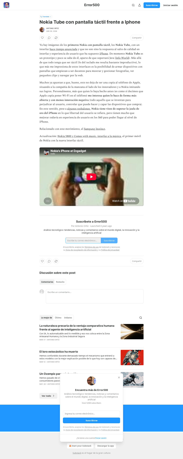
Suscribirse (152, 5)
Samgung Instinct (94, 129)
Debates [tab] (68, 317)
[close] (119, 377)
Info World (122, 58)
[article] (91, 334)
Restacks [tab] (60, 282)
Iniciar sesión (170, 5)
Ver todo (46, 395)
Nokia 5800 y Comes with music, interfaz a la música (89, 136)
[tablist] (52, 282)
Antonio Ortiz (52, 28)
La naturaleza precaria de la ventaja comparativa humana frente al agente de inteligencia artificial (76, 327)
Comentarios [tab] (47, 282)
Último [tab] (58, 317)
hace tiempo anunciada (63, 49)
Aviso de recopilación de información (81, 430)
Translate (45, 16)
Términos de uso (92, 427)
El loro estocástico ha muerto (58, 351)
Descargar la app (105, 445)
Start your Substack (81, 445)
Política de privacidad (110, 430)
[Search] (133, 5)
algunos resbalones (78, 109)
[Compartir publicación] (139, 5)
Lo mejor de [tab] (46, 317)
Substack (77, 453)
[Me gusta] (42, 38)
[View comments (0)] (49, 38)
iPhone (104, 54)
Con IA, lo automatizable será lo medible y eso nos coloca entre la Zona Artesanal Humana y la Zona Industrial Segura (74, 335)
